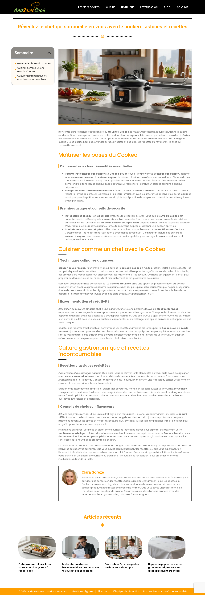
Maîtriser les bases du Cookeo (34, 63)
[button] (49, 53)
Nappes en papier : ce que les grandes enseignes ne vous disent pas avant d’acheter (165, 567)
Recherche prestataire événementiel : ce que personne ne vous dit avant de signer (80, 567)
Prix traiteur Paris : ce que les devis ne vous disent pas (122, 565)
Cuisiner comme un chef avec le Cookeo (31, 69)
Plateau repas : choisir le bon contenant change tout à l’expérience (35, 567)
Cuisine (110, 7)
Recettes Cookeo (89, 7)
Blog (167, 7)
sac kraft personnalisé (172, 591)
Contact (182, 7)
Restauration (149, 7)
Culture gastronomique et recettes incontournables (32, 77)
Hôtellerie (127, 7)
